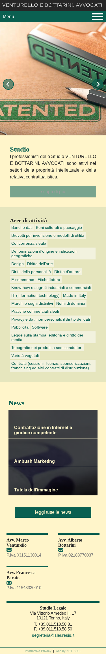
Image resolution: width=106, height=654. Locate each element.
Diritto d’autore (67, 271)
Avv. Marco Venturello (18, 543)
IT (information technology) (35, 295)
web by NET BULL (68, 651)
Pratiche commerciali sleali (35, 311)
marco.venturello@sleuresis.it (27, 550)
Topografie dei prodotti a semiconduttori (46, 347)
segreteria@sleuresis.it (53, 635)
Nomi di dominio (70, 303)
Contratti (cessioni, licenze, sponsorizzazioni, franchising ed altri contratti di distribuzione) (51, 365)
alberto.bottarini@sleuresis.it (78, 550)
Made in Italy (74, 295)
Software (40, 327)
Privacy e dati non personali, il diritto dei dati (50, 319)
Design (17, 263)
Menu (8, 16)
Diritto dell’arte (40, 263)
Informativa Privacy (38, 651)
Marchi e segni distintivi (32, 303)
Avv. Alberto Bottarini (70, 543)
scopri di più (53, 191)
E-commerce (22, 279)
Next (97, 84)
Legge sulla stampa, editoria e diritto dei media (47, 337)
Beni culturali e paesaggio (59, 227)
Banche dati (22, 227)
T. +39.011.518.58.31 (53, 624)
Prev (8, 84)
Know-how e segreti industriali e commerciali (51, 287)
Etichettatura (49, 279)
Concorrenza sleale (28, 243)
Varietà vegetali (25, 355)
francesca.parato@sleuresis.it (27, 582)
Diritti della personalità (31, 271)
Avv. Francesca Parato (21, 575)
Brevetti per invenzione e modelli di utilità (47, 235)
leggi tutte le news (53, 512)
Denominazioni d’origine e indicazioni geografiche (44, 253)
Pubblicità (20, 327)
